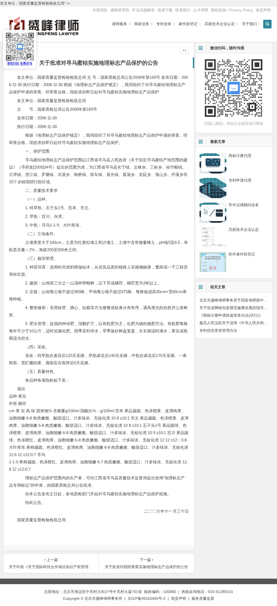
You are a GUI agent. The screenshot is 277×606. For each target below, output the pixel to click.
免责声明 (263, 10)
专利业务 (164, 24)
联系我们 (182, 10)
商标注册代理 (240, 155)
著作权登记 (188, 24)
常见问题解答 (143, 10)
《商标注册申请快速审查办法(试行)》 (231, 315)
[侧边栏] (184, 50)
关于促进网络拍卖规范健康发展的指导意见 (235, 308)
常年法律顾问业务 (244, 205)
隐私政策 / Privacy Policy (232, 10)
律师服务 (119, 24)
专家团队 (100, 10)
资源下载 (165, 10)
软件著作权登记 (242, 254)
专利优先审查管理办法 (218, 330)
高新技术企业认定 (220, 24)
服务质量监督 (203, 598)
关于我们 (249, 24)
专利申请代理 (240, 180)
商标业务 (141, 24)
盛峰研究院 (119, 10)
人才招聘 (200, 10)
